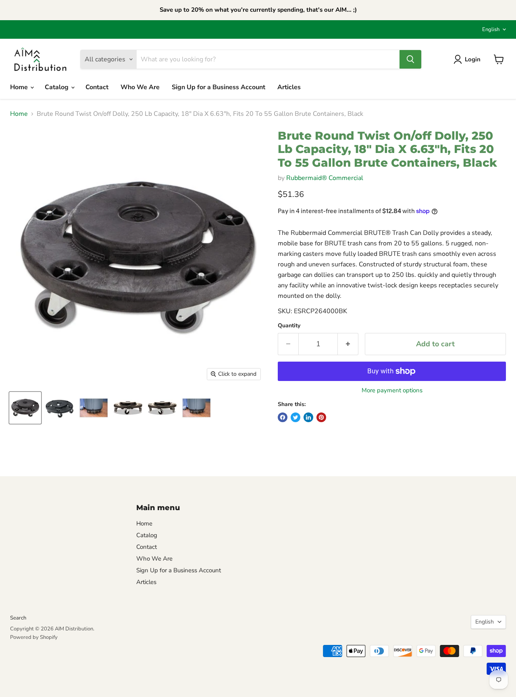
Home (19, 87)
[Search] (410, 59)
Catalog (57, 87)
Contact (96, 87)
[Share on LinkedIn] (308, 417)
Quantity (289, 325)
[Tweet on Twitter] (295, 417)
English (490, 29)
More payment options (392, 390)
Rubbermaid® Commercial (324, 178)
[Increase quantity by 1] (348, 344)
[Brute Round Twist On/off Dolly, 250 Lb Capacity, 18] (25, 408)
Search (18, 618)
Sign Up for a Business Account (218, 87)
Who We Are (140, 87)
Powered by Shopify (34, 637)
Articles (289, 87)
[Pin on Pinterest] (321, 417)
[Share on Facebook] (282, 417)
